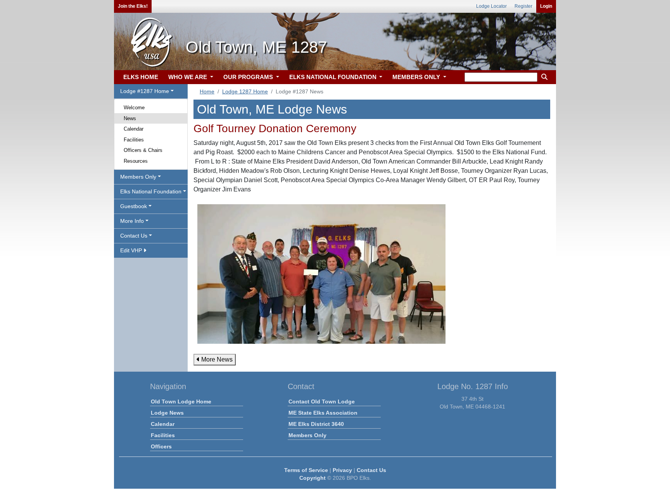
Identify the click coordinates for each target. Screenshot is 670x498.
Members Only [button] (138, 177)
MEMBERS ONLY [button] (417, 77)
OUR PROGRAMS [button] (249, 77)
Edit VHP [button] (131, 250)
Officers (161, 446)
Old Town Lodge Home (181, 401)
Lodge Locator (491, 6)
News (130, 118)
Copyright (312, 478)
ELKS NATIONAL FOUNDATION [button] (333, 77)
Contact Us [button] (133, 236)
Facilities (134, 140)
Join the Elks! (133, 6)
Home (207, 91)
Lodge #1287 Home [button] (144, 91)
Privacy (342, 470)
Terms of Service (306, 470)
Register (523, 6)
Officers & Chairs (143, 150)
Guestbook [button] (133, 206)
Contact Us (371, 470)
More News (216, 359)
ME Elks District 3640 (316, 424)
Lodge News (167, 413)
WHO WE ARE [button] (188, 77)
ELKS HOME (140, 77)
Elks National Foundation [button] (150, 191)
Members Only (307, 435)
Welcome (134, 107)
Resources (136, 161)
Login (546, 6)
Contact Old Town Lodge (321, 401)
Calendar (133, 129)
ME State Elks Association (322, 413)
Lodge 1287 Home (245, 91)
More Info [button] (132, 221)
